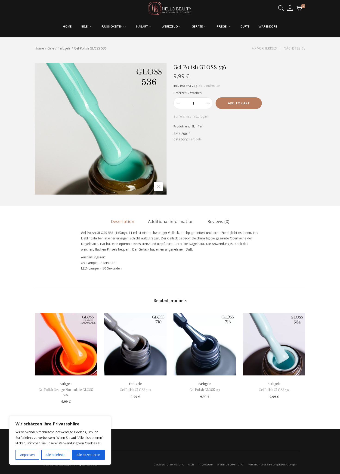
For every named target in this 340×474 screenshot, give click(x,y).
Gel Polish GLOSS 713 (204, 389)
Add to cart (239, 103)
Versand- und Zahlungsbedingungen (272, 464)
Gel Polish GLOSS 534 (274, 389)
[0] (299, 8)
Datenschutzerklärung (169, 464)
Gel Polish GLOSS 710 (135, 389)
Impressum (207, 464)
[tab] (122, 221)
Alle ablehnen (55, 454)
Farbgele (64, 48)
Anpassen (27, 454)
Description (122, 221)
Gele (50, 48)
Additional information (171, 221)
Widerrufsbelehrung (230, 464)
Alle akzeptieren (88, 454)
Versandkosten (209, 86)
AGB (191, 464)
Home (39, 48)
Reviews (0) (218, 221)
